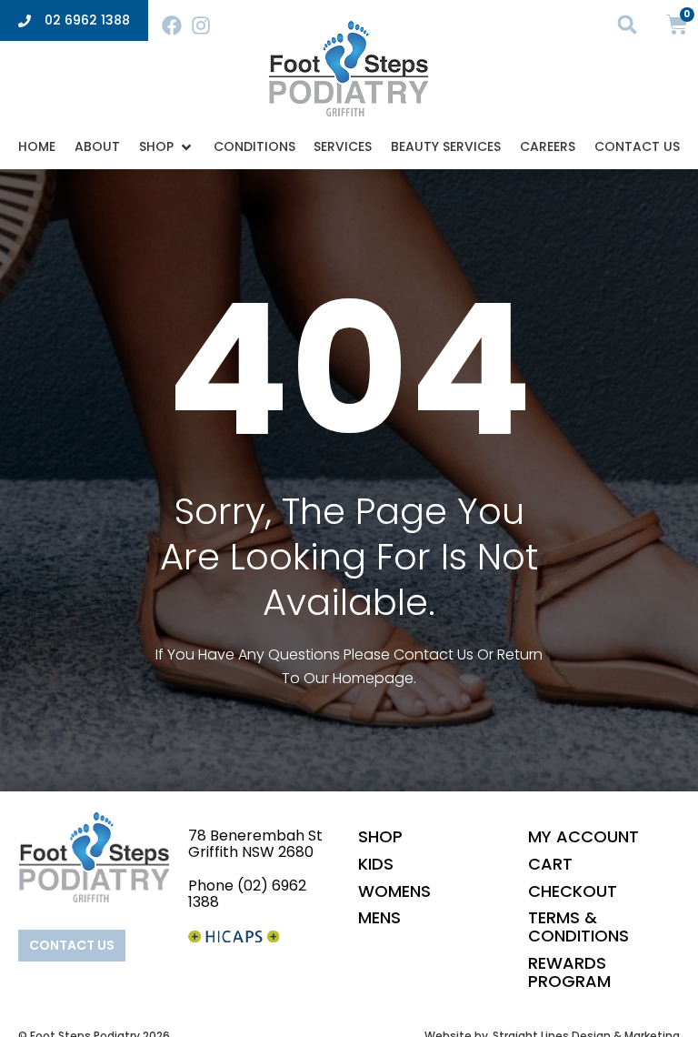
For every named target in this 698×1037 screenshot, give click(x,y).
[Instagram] (201, 25)
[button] (628, 24)
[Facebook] (172, 25)
